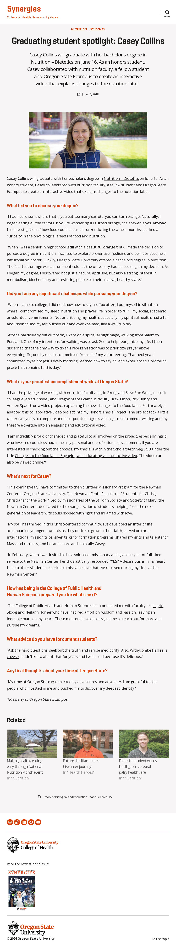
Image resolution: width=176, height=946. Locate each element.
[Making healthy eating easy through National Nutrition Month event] (32, 744)
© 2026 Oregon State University (30, 938)
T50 (110, 797)
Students (97, 29)
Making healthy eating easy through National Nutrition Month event (25, 766)
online (37, 462)
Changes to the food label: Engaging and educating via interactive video (76, 455)
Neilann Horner (38, 612)
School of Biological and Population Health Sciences (75, 797)
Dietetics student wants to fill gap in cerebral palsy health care (138, 766)
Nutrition (79, 29)
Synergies (24, 9)
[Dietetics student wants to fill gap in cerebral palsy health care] (144, 744)
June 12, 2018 (90, 94)
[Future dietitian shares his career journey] (88, 744)
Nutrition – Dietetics (121, 178)
